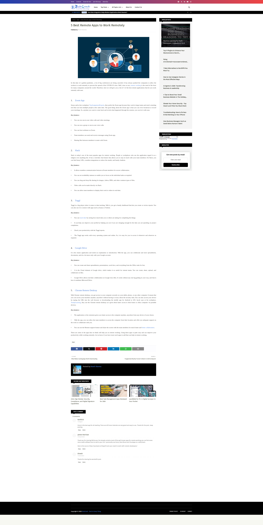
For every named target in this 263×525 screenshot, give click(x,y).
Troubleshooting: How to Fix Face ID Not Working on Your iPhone (174, 113)
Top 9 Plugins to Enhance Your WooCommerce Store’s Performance (174, 52)
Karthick (81, 420)
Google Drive (81, 248)
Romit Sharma (82, 29)
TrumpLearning (76, 302)
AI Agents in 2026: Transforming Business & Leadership (174, 87)
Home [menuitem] (96, 7)
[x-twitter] (181, 2)
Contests (78, 1)
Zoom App (79, 100)
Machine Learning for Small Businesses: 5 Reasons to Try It (174, 42)
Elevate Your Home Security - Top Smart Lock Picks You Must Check (174, 105)
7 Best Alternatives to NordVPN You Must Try (175, 69)
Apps (78, 20)
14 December (81, 455)
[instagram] (190, 2)
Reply (79, 430)
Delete (83, 430)
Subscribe (176, 165)
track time (83, 218)
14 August (80, 421)
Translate (174, 139)
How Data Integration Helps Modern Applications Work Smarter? (107, 12)
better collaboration (148, 327)
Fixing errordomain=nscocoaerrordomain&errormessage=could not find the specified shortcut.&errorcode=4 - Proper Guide (175, 60)
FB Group (183, 511)
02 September (81, 437)
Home (72, 1)
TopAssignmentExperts (96, 105)
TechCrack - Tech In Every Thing (91, 511)
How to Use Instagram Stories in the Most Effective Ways (174, 78)
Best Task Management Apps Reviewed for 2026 (113, 400)
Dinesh (80, 454)
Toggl (77, 200)
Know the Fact (87, 1)
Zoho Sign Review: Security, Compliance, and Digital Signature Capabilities (82, 401)
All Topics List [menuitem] (116, 7)
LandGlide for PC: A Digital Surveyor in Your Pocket (142, 400)
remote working (136, 85)
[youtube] (187, 2)
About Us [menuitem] (129, 7)
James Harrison (83, 435)
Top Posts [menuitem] (104, 7)
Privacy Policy (174, 511)
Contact (190, 511)
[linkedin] (184, 2)
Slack (77, 150)
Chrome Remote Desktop (86, 290)
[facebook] (178, 2)
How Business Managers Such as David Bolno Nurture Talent (174, 122)
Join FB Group (97, 1)
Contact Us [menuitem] (138, 7)
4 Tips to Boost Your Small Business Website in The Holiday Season (174, 96)
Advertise (105, 1)
